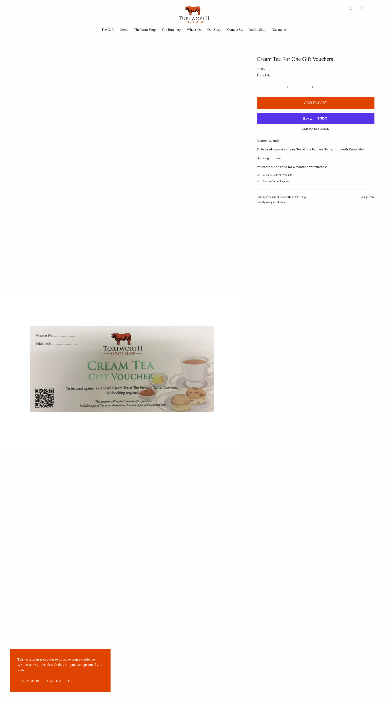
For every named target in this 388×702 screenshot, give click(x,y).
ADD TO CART (315, 103)
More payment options (315, 128)
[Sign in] (361, 8)
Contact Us (235, 30)
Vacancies (279, 30)
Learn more (29, 681)
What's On (194, 30)
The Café (107, 30)
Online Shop (257, 30)
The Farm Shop (145, 30)
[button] (350, 8)
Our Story (214, 30)
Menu (124, 30)
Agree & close (60, 681)
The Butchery (171, 30)
